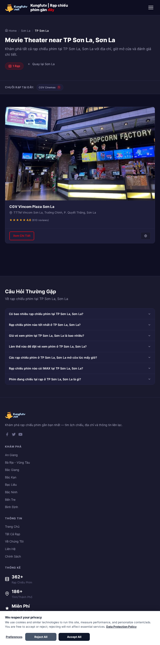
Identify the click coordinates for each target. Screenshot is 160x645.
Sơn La (25, 30)
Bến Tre (10, 499)
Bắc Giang (12, 470)
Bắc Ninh (11, 492)
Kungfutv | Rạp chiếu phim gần (49, 7)
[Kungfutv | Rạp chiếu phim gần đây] (16, 7)
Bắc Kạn (10, 477)
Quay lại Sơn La (43, 64)
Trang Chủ (12, 526)
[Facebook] (7, 435)
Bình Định (11, 507)
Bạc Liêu (11, 484)
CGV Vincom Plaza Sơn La (31, 207)
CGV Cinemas (49, 87)
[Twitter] (14, 435)
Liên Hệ (10, 549)
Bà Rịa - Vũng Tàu (17, 462)
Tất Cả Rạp (12, 534)
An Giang (11, 455)
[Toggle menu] (151, 7)
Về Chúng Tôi (14, 541)
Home (12, 30)
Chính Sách (13, 556)
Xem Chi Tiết (21, 235)
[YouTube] (20, 435)
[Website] (146, 236)
